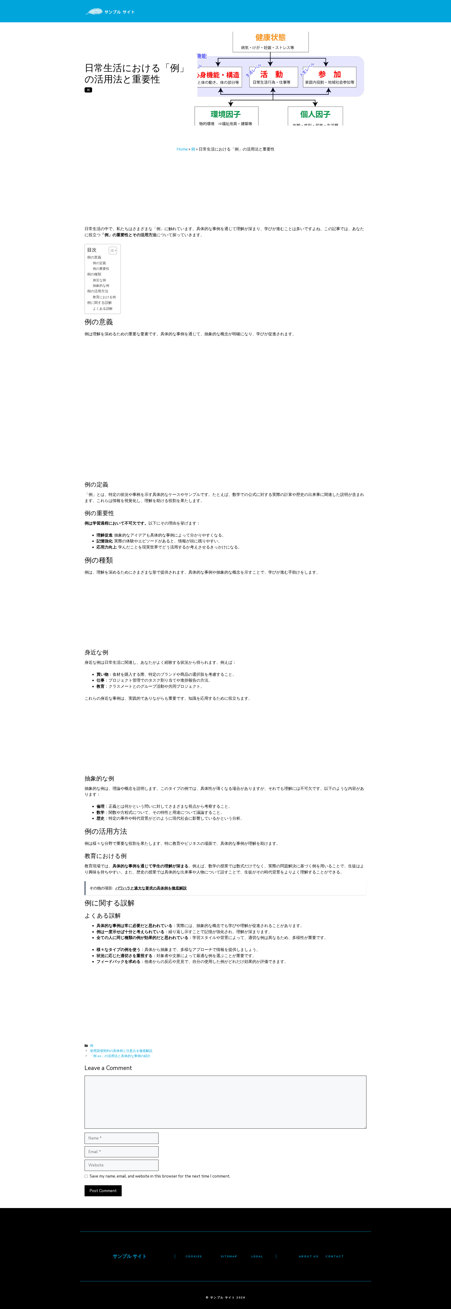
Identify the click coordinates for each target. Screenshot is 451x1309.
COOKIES (194, 1256)
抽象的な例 (101, 285)
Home (182, 149)
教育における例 (104, 297)
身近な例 (99, 280)
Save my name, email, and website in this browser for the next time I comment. (160, 1176)
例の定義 (99, 263)
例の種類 (94, 274)
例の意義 (94, 257)
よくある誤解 (103, 308)
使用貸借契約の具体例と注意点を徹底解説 (121, 1050)
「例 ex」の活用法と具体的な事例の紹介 (120, 1056)
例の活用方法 (97, 291)
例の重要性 (101, 268)
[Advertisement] (225, 191)
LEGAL (257, 1256)
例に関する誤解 (99, 302)
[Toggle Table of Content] (110, 251)
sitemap (229, 1256)
